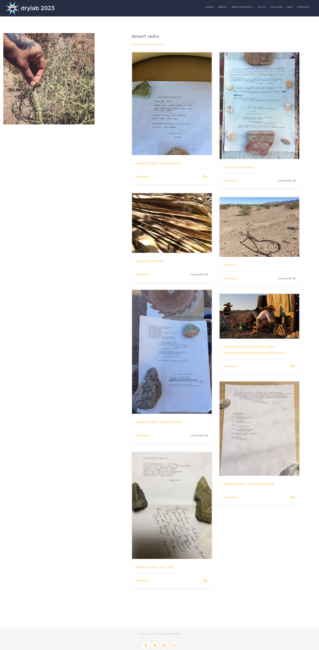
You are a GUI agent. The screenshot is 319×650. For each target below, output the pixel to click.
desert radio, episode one (159, 163)
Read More (142, 176)
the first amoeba (238, 167)
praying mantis (149, 261)
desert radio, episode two (159, 422)
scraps (229, 265)
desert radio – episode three (248, 484)
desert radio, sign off (154, 567)
